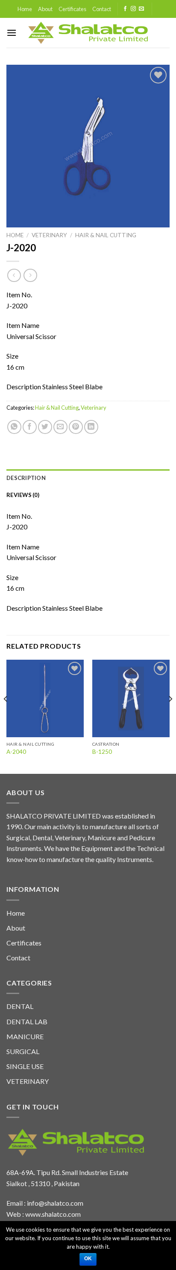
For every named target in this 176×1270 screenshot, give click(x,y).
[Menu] (11, 32)
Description (26, 477)
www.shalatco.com (53, 1214)
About (45, 9)
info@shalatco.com (55, 1203)
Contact (101, 9)
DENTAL (19, 1006)
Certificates (72, 9)
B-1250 (102, 751)
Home (25, 9)
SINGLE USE (25, 1066)
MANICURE (25, 1036)
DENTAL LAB (26, 1021)
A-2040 (16, 751)
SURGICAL (22, 1051)
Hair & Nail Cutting (105, 235)
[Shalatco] (88, 33)
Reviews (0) (22, 494)
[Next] (170, 716)
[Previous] (6, 716)
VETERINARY (27, 1081)
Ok (88, 1258)
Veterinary (49, 235)
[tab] (88, 477)
